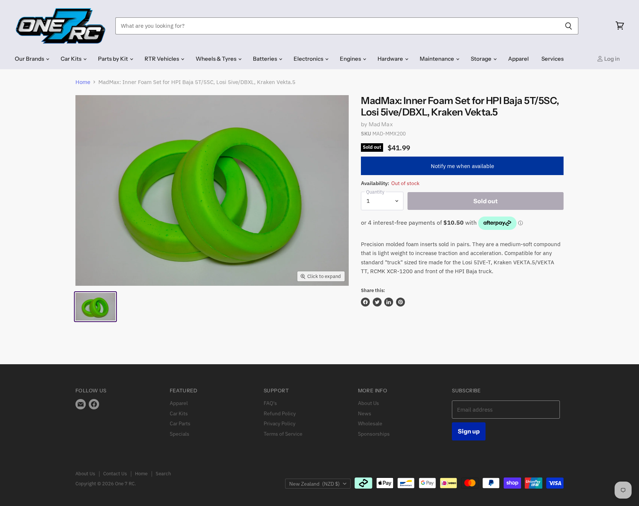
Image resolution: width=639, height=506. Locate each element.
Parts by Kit (113, 58)
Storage (482, 58)
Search (163, 473)
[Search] (568, 25)
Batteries (265, 58)
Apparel (518, 58)
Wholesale (370, 423)
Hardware (391, 58)
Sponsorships (374, 433)
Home (82, 82)
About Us (368, 403)
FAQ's (270, 403)
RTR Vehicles (162, 58)
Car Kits (71, 58)
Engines (351, 58)
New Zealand (314, 483)
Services (552, 58)
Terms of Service (283, 433)
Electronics (309, 58)
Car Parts (180, 423)
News (364, 413)
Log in (611, 58)
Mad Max (381, 124)
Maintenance (437, 58)
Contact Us (115, 473)
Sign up (469, 431)
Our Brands (30, 58)
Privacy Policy (279, 423)
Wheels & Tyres (216, 58)
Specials (179, 433)
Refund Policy (280, 413)
